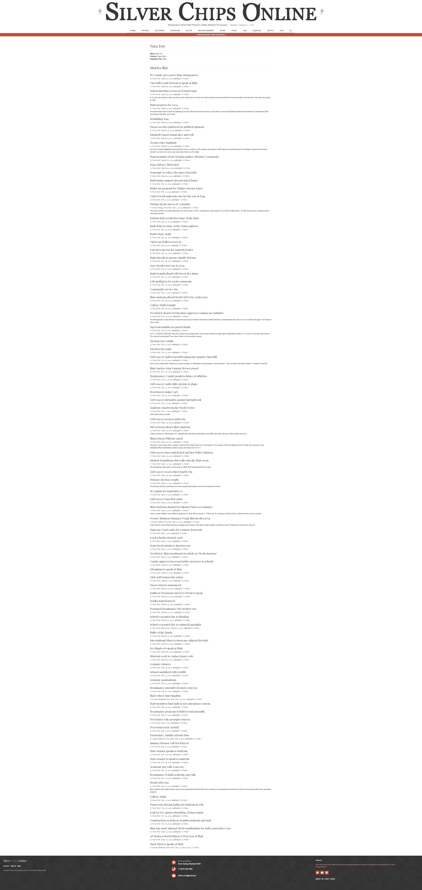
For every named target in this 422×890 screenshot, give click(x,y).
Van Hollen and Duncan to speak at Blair (174, 83)
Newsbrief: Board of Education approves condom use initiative (187, 313)
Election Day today (161, 349)
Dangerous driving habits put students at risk (177, 804)
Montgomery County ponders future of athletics (178, 376)
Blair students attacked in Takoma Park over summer (181, 507)
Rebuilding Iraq (159, 119)
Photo (270, 30)
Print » (187, 78)
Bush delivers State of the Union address (174, 226)
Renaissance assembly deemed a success (173, 687)
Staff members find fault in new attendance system (180, 703)
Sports (145, 30)
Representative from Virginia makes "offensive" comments (184, 156)
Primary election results (164, 479)
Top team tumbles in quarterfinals (170, 327)
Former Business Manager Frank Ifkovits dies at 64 (180, 518)
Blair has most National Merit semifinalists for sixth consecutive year (190, 828)
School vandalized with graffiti (168, 672)
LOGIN (332, 879)
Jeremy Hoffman (159, 699)
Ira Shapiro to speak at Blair (166, 648)
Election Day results (161, 341)
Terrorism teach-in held (164, 727)
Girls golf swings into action (166, 577)
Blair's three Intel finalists (165, 695)
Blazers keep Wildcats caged (166, 438)
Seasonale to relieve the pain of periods (173, 172)
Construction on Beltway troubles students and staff (180, 820)
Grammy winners (160, 664)
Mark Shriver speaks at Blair (167, 844)
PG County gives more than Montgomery (174, 75)
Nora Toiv (156, 78)
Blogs (189, 30)
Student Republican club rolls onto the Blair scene (179, 460)
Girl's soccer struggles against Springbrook (175, 399)
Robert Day (165, 628)
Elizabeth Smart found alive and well (172, 134)
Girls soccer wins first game (166, 499)
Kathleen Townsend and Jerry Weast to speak (176, 593)
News (223, 30)
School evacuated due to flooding (169, 616)
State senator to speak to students (169, 759)
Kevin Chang (157, 207)
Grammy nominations (163, 680)
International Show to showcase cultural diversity (179, 640)
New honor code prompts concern (170, 719)
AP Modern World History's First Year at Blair (177, 836)
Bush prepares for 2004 (164, 105)
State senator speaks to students (168, 751)
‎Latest (6, 866)
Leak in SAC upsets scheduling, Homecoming (176, 812)
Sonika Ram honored (162, 601)
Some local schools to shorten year (170, 545)
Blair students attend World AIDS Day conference (179, 297)
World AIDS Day (159, 782)
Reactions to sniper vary (164, 392)
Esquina (257, 30)
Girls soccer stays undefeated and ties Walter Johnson (181, 452)
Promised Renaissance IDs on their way (173, 608)
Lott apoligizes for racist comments (171, 281)
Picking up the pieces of (170, 204)
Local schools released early (166, 537)
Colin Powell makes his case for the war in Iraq (177, 196)
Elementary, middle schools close (169, 735)
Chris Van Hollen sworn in (165, 242)
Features (160, 30)
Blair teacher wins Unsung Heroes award (174, 368)
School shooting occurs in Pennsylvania (173, 91)
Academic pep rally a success (167, 767)
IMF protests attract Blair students (170, 427)
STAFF (327, 879)
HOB (282, 30)
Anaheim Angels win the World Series (172, 407)
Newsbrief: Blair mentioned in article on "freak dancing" (183, 553)
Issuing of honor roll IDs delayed (169, 743)
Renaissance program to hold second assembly (177, 711)
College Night (158, 796)
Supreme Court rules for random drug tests (176, 529)
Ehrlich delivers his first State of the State (174, 218)
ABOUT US (320, 879)
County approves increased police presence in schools (181, 561)
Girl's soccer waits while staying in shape (173, 384)
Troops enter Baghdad (163, 142)
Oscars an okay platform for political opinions (177, 127)
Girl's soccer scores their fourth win (171, 471)
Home (133, 30)
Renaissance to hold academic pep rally (173, 774)
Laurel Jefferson (158, 739)
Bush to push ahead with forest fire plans (174, 273)
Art (245, 30)
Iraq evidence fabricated (164, 164)
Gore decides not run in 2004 (167, 265)
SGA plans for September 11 (166, 491)
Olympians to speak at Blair (166, 569)
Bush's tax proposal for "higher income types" (176, 188)
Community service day (164, 289)
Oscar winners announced (165, 585)
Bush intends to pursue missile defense (173, 257)
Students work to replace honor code (171, 656)
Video (234, 30)
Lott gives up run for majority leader (171, 249)
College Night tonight (163, 305)
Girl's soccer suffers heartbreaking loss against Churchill (183, 357)
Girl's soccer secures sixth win (167, 419)
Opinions (175, 30)
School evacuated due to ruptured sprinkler (176, 624)
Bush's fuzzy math (160, 234)
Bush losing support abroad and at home (174, 180)
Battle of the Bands (161, 632)
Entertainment (206, 30)
